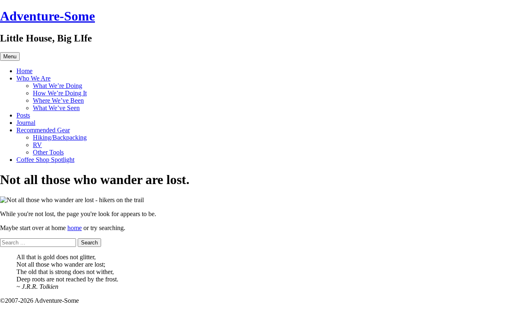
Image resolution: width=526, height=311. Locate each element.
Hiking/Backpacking (60, 137)
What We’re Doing (57, 85)
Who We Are (33, 78)
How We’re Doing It (60, 93)
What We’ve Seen (56, 107)
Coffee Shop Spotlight (45, 159)
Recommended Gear (43, 130)
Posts (23, 115)
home (74, 227)
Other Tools (48, 152)
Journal (25, 122)
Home (24, 70)
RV (37, 144)
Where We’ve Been (58, 100)
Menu (9, 56)
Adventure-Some (47, 16)
